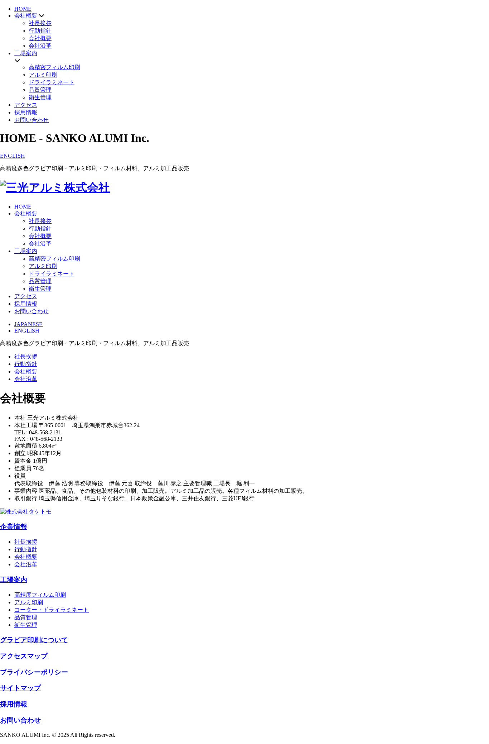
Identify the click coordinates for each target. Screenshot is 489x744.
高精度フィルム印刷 (40, 595)
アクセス (25, 105)
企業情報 (13, 526)
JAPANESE (28, 324)
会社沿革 (40, 46)
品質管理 (40, 90)
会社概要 (25, 16)
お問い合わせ (31, 120)
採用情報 (25, 112)
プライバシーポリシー (34, 672)
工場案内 (25, 53)
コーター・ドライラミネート (51, 610)
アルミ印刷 (43, 75)
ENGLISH (12, 156)
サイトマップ (20, 688)
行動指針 (40, 31)
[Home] (55, 187)
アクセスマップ (24, 656)
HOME (23, 9)
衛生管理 (40, 97)
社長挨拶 (40, 23)
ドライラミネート (51, 82)
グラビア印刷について (34, 640)
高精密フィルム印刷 (54, 67)
